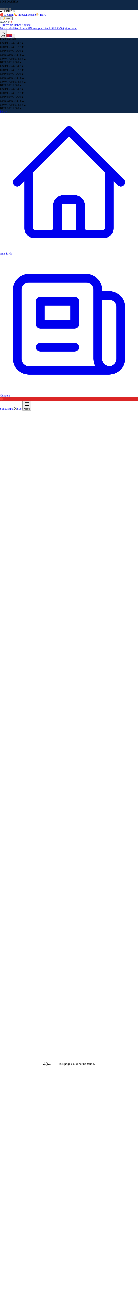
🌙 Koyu (6, 18)
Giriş (9, 35)
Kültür (56, 28)
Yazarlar (72, 28)
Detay (3, 111)
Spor (39, 28)
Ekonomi (24, 28)
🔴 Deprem (6, 14)
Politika (14, 28)
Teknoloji (47, 28)
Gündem (5, 28)
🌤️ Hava (41, 14)
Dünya (33, 28)
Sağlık (63, 28)
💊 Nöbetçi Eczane (24, 14)
